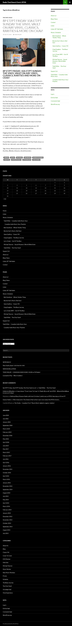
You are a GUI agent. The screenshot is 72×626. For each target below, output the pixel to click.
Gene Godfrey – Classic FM (60, 46)
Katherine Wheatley (8, 391)
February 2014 (7, 510)
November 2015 (7, 469)
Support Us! (54, 71)
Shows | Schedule (56, 32)
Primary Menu (70, 2)
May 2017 (6, 449)
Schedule (5, 579)
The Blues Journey (8, 582)
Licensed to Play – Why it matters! (13, 375)
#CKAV (12, 157)
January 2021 (7, 422)
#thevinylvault (16, 159)
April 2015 (6, 476)
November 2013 (7, 520)
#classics (19, 157)
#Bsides (6, 157)
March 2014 (6, 506)
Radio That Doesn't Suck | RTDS (14, 2)
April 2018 (6, 442)
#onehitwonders (38, 157)
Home (4, 211)
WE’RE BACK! (7, 362)
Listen (52, 26)
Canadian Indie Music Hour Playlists (15, 224)
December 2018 (7, 435)
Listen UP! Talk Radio (57, 29)
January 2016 (7, 466)
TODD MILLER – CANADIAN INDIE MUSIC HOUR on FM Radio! (21, 372)
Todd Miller (17, 34)
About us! (54, 15)
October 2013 (7, 523)
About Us (5, 545)
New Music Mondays (9, 572)
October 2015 (7, 472)
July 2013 (5, 533)
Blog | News (54, 19)
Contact (53, 22)
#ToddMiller (26, 159)
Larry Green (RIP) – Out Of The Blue (14, 310)
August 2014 (6, 493)
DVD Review (6, 559)
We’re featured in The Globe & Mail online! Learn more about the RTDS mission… (36, 399)
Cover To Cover (7, 555)
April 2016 (6, 462)
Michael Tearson (7, 566)
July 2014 (5, 496)
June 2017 (6, 445)
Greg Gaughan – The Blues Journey (14, 237)
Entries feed (54, 97)
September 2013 (7, 526)
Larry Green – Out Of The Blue (12, 241)
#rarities (6, 159)
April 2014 (6, 503)
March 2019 (6, 429)
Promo (5, 576)
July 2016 (5, 459)
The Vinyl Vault (7, 17)
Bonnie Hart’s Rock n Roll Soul (12, 231)
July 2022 (5, 418)
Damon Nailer (7, 399)
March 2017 (6, 452)
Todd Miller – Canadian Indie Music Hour (16, 221)
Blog (4, 549)
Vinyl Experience (8, 593)
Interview (5, 562)
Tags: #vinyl (36, 159)
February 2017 (7, 456)
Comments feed (55, 101)
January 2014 (7, 513)
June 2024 (6, 415)
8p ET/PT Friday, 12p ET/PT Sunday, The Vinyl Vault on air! (20, 388)
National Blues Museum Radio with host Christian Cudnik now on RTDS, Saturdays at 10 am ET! (38, 396)
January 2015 (7, 483)
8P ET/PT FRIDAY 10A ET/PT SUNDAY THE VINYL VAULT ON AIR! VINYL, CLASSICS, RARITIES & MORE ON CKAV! (23, 26)
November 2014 (7, 486)
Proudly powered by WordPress (10, 623)
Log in (52, 94)
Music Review (7, 569)
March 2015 (6, 479)
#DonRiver (28, 157)
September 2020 (7, 425)
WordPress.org (55, 104)
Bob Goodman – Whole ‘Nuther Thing (59, 36)
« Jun (4, 199)
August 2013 (6, 530)
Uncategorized (7, 589)
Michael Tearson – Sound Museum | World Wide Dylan (59, 61)
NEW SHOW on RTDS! (9, 369)
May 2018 (6, 439)
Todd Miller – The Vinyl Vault (12, 248)
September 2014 (7, 489)
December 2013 (7, 516)
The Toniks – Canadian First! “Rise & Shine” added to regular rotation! (34, 403)
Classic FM (6, 552)
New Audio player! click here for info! (14, 365)
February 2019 (7, 432)
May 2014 (6, 499)
